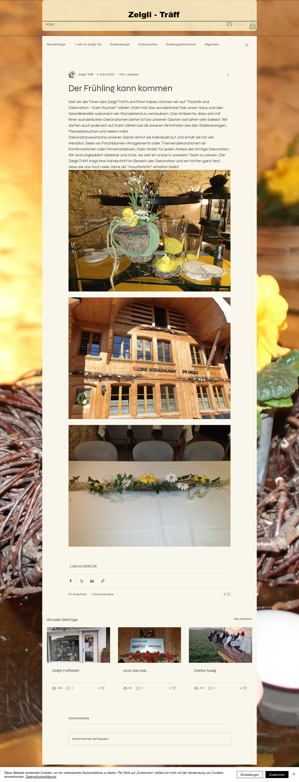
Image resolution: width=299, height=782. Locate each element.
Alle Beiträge (56, 44)
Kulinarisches (147, 44)
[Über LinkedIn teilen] (92, 581)
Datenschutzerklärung (41, 776)
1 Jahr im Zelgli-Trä (87, 44)
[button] (253, 25)
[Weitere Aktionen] (227, 74)
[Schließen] (293, 774)
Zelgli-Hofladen (65, 670)
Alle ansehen (243, 618)
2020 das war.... (136, 670)
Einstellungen (250, 774)
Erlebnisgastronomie (181, 44)
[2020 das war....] (149, 645)
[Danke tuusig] (220, 645)
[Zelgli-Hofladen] (78, 645)
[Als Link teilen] (103, 581)
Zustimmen (277, 774)
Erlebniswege (120, 44)
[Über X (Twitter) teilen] (81, 581)
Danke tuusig (205, 670)
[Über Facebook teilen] (71, 581)
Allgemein (211, 44)
